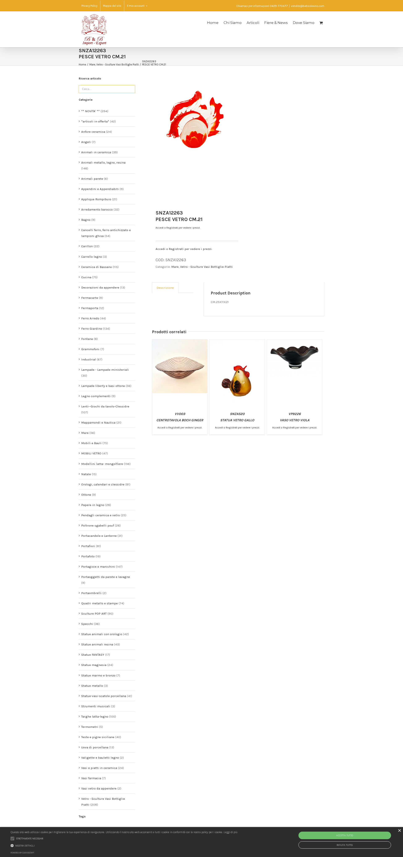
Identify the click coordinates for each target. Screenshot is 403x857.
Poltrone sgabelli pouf (97, 525)
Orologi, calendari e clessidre (102, 484)
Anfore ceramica (93, 132)
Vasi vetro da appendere (98, 788)
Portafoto (88, 556)
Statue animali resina (97, 644)
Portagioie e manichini (98, 566)
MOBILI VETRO (91, 453)
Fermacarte (89, 298)
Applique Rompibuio (96, 199)
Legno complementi (96, 396)
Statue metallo (92, 686)
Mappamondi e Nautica (98, 422)
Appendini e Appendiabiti (100, 189)
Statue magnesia (93, 665)
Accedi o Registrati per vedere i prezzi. (178, 227)
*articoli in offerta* (95, 121)
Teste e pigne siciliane (97, 737)
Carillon (87, 246)
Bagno (85, 220)
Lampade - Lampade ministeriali (105, 370)
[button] (123, 845)
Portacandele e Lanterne (99, 536)
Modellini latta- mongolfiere (102, 464)
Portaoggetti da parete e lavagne (105, 577)
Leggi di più (230, 832)
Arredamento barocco (97, 209)
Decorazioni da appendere (100, 287)
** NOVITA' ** (90, 111)
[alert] (201, 842)
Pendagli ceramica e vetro (100, 515)
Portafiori (88, 546)
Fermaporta (89, 308)
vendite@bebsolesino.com (307, 6)
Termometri (89, 727)
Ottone (86, 495)
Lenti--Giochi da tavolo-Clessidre (105, 406)
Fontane (87, 339)
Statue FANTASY (92, 655)
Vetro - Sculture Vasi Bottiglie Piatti (206, 267)
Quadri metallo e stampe (99, 603)
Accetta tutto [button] (344, 835)
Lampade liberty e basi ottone (103, 386)
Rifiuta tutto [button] (345, 845)
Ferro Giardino (91, 328)
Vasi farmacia (91, 778)
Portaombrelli (91, 593)
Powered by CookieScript (22, 852)
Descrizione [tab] (165, 288)
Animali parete (92, 179)
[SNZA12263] (195, 119)
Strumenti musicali (95, 706)
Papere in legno (92, 505)
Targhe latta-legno (94, 716)
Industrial (88, 359)
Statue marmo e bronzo (98, 675)
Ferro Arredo (90, 318)
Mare (175, 267)
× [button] (399, 830)
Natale (86, 474)
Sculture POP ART (94, 613)
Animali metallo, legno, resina (103, 162)
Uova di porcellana (94, 747)
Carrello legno (91, 257)
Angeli (86, 142)
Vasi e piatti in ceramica (99, 768)
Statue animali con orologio (101, 634)
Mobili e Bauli (91, 443)
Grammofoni (90, 349)
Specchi (87, 624)
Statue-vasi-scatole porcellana (103, 696)
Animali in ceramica (96, 152)
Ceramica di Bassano (96, 267)
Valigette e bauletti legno (100, 757)
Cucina (86, 277)
